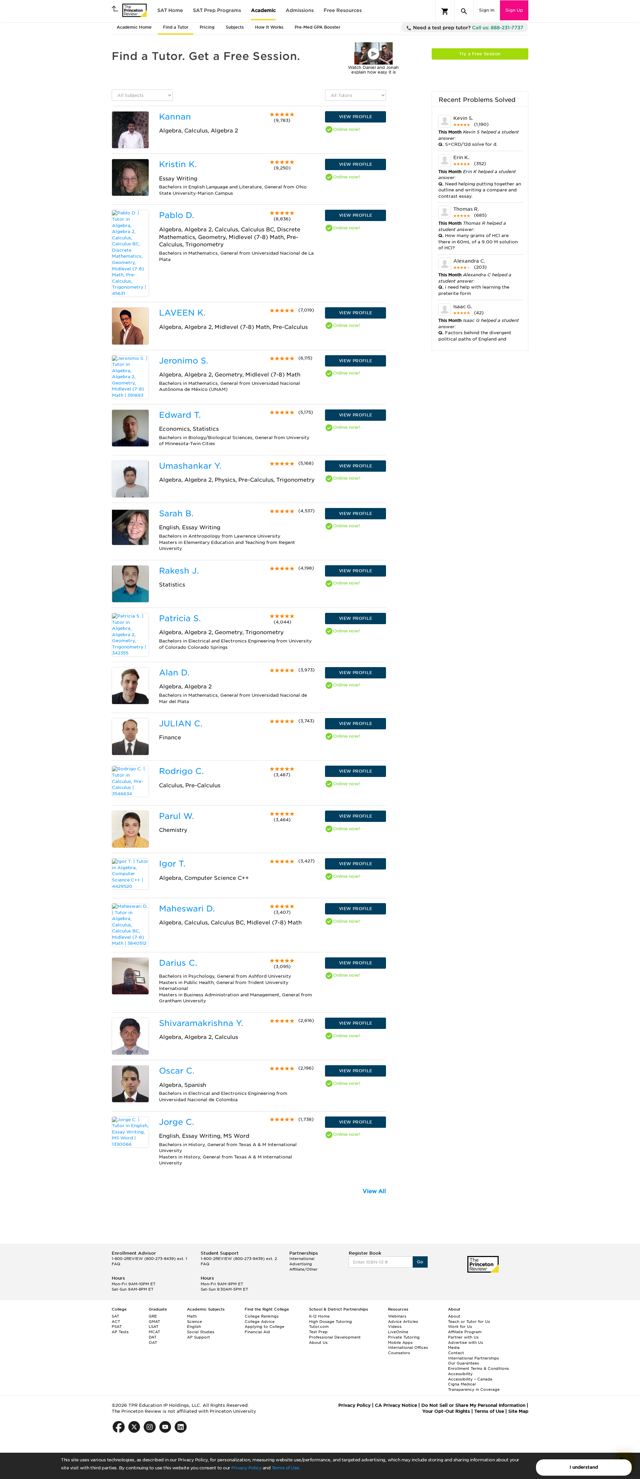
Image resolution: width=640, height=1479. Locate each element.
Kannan (175, 117)
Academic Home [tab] (134, 27)
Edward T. (180, 415)
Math (192, 1316)
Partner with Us (463, 1337)
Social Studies (200, 1332)
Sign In (486, 10)
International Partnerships (473, 1358)
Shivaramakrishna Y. (201, 1023)
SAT (115, 1316)
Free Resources (343, 10)
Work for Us (460, 1326)
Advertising (300, 1264)
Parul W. (176, 816)
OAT (153, 1342)
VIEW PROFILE (355, 116)
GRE (153, 1316)
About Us (318, 1342)
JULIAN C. (180, 723)
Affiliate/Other (303, 1269)
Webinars (397, 1316)
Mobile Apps (400, 1342)
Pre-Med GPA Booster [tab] (317, 27)
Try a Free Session (479, 53)
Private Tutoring (404, 1337)
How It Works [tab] (269, 27)
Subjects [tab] (235, 27)
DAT (152, 1337)
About (454, 1316)
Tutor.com (319, 1326)
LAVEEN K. (182, 313)
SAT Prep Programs (217, 10)
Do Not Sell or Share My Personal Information (473, 1405)
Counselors (399, 1353)
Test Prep (318, 1332)
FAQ (116, 1264)
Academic (263, 10)
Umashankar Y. (190, 466)
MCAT (154, 1332)
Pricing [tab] (207, 27)
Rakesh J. (179, 571)
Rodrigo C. (181, 771)
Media (454, 1347)
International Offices (408, 1347)
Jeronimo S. (183, 361)
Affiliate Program (465, 1332)
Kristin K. (178, 164)
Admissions (300, 10)
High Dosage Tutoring (330, 1321)
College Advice (260, 1321)
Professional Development (335, 1337)
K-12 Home (319, 1316)
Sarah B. (176, 513)
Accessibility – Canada (470, 1379)
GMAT (154, 1321)
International (301, 1258)
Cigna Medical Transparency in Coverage (474, 1387)
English (194, 1326)
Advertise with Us (465, 1342)
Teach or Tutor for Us (469, 1321)
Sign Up (514, 10)
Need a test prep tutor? (467, 27)
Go (420, 1261)
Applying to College (264, 1326)
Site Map (518, 1411)
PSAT (117, 1326)
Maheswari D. (187, 908)
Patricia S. (180, 618)
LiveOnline (398, 1332)
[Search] (464, 11)
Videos (395, 1326)
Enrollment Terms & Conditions (478, 1368)
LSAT (153, 1326)
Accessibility (460, 1373)
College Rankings (262, 1316)
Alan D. (174, 672)
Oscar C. (176, 1071)
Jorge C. (176, 1122)
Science (194, 1321)
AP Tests (120, 1332)
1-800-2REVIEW (149, 1258)
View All (374, 1191)
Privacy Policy (246, 1467)
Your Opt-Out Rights (446, 1411)
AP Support (198, 1337)
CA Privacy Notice (396, 1405)
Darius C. (178, 963)
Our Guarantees (463, 1363)
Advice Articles (403, 1321)
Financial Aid (257, 1332)
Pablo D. (176, 215)
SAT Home (170, 10)
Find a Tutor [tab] (175, 27)
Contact (456, 1353)
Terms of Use (285, 1467)
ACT (116, 1321)
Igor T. (172, 863)
